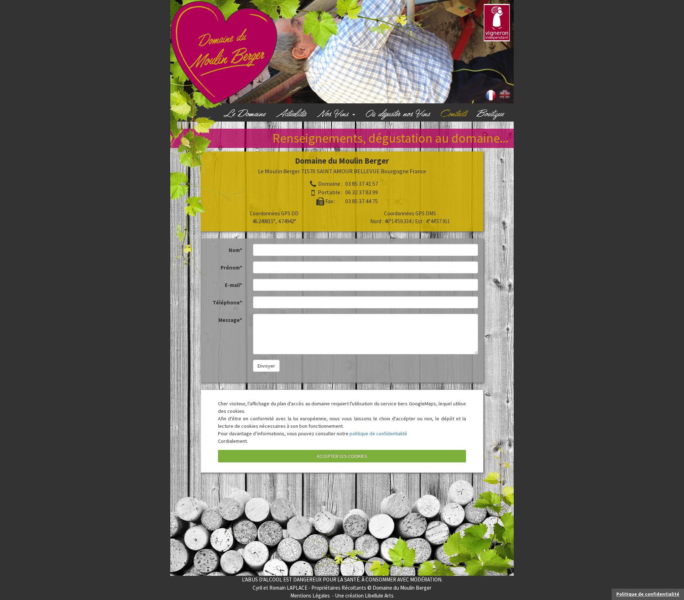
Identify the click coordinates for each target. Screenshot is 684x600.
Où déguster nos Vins (398, 114)
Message (230, 320)
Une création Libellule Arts (364, 595)
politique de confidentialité (378, 433)
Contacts (454, 114)
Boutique (490, 114)
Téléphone (227, 302)
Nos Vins (334, 114)
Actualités (291, 114)
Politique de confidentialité (647, 594)
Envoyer (266, 366)
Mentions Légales (310, 595)
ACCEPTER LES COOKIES (342, 456)
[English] (505, 94)
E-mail (233, 285)
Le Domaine (244, 114)
